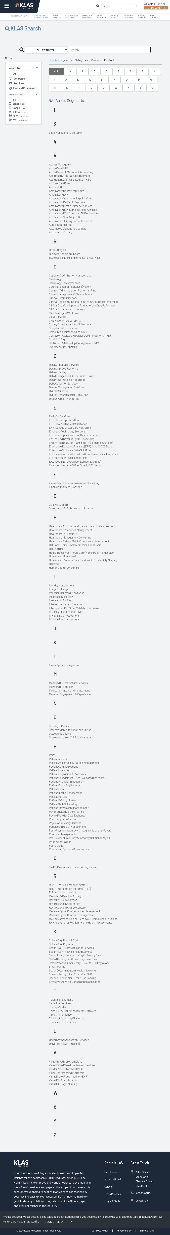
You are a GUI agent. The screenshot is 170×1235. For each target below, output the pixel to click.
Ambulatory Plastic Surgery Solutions (70, 205)
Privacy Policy (124, 1230)
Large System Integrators (64, 665)
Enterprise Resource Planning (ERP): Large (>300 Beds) (81, 442)
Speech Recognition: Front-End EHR (70, 974)
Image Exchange (58, 589)
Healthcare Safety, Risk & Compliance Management (79, 541)
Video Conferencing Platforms (66, 1072)
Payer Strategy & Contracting (66, 811)
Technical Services (60, 1003)
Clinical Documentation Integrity (68, 309)
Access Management (61, 164)
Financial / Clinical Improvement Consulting (74, 483)
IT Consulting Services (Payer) (66, 611)
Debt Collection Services (63, 383)
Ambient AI (55, 187)
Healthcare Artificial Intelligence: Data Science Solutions (82, 526)
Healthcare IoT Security (63, 533)
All (56, 71)
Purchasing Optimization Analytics (69, 849)
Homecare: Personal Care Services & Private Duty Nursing (83, 560)
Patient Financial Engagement (66, 781)
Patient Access (58, 759)
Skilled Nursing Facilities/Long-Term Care (73, 959)
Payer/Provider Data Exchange (67, 815)
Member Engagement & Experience (70, 694)
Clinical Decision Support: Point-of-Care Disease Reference (83, 301)
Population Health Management (67, 826)
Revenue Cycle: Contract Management (71, 915)
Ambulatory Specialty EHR (64, 217)
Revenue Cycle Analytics (63, 899)
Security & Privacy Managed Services (70, 951)
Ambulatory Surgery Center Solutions (70, 221)
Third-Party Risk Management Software (72, 1010)
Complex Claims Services (63, 328)
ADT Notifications (59, 183)
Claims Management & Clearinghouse (70, 294)
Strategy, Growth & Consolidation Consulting (74, 981)
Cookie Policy (54, 1221)
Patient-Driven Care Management (69, 807)
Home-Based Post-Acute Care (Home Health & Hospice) (81, 552)
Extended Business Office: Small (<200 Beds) (74, 465)
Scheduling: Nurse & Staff (64, 940)
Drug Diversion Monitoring (64, 398)
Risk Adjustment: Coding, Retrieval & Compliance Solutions (83, 918)
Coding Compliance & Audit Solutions (70, 324)
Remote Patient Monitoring (65, 896)
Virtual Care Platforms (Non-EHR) (68, 1076)
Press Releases (112, 1193)
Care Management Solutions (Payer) (69, 286)
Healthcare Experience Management (70, 530)
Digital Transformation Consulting (68, 394)
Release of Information (62, 892)
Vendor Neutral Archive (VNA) (66, 1069)
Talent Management (61, 999)
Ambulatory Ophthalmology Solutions (70, 198)
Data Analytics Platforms (63, 368)
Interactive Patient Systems (65, 604)
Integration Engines (60, 600)
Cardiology (55, 279)
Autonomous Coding (60, 232)
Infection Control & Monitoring (66, 592)
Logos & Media (112, 1201)
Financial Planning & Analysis (65, 486)
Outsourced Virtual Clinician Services (70, 737)
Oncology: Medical (59, 726)
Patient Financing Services (64, 785)
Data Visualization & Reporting (67, 379)
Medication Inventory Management (69, 690)
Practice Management (62, 834)
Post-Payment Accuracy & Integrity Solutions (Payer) (80, 830)
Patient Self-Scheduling (63, 804)
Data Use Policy (100, 1230)
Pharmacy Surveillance (62, 819)
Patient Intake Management (65, 792)
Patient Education (59, 770)
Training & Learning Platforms (66, 1018)
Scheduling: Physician (61, 944)
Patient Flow (56, 789)
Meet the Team (112, 1171)
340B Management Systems (65, 132)
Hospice (54, 563)
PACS (52, 755)
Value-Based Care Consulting (65, 1061)
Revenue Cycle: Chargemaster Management (74, 911)
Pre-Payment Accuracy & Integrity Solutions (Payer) (79, 837)
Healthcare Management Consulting (70, 537)
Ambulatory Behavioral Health (66, 190)
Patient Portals (58, 796)
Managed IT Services (61, 686)
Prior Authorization (60, 841)
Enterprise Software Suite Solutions (70, 450)
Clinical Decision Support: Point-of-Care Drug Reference (82, 305)
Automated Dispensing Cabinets (67, 228)
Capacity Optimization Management (70, 275)
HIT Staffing (56, 548)
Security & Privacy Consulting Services (71, 947)
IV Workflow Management (64, 619)
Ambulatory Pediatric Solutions (67, 202)
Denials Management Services (66, 387)
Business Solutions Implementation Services (75, 257)
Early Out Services (59, 416)
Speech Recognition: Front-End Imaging (72, 977)
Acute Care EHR (58, 168)
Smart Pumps (57, 966)
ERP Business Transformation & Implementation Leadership (84, 454)
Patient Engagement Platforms (67, 774)
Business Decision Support (64, 253)
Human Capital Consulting (64, 567)
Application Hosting (60, 224)
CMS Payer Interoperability (65, 320)
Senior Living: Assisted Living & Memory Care (75, 955)
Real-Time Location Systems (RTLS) (70, 888)
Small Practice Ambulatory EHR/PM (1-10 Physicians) (79, 962)
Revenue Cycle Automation (64, 903)
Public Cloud (56, 845)
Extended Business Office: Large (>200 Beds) (75, 461)
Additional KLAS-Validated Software (70, 179)
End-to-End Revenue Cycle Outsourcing (71, 438)
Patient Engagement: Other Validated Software (76, 777)
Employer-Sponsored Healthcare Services (74, 435)
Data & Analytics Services (64, 364)
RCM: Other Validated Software (67, 884)
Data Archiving (57, 372)
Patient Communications (63, 766)
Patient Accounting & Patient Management (74, 762)
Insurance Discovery (61, 596)
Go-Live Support (58, 504)
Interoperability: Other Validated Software (74, 608)
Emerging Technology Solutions (67, 431)
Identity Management (61, 585)
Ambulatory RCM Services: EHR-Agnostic (73, 209)
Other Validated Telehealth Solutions (70, 729)
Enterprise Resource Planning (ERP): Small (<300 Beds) (80, 446)
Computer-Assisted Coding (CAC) (68, 331)
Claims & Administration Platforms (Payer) (73, 290)
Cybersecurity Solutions (63, 346)
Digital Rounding (58, 391)
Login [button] (159, 3)
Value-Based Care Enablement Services (72, 1065)
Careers (108, 1186)
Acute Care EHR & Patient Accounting (71, 172)
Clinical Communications (63, 297)
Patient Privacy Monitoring (64, 800)
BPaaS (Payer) (57, 250)
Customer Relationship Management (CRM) (74, 343)
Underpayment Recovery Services (69, 1039)
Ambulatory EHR (58, 194)
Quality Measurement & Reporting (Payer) (73, 867)
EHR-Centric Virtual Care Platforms (70, 427)
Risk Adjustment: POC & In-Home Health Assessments (80, 922)
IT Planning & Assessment (64, 615)
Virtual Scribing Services (63, 1080)
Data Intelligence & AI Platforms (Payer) (72, 376)
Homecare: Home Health (63, 556)
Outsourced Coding (60, 733)
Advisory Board (112, 1179)
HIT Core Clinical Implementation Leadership (75, 545)
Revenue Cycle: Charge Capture (67, 907)
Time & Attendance (60, 1014)
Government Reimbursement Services (71, 508)
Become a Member (156, 7)
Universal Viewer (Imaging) (64, 1043)
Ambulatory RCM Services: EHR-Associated (74, 213)
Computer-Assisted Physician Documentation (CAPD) (80, 335)
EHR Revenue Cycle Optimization (68, 423)
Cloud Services (57, 316)
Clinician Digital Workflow (64, 313)
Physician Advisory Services (65, 822)
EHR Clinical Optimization (64, 420)
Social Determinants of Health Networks (72, 970)
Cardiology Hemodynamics (64, 282)
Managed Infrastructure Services (68, 683)
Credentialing (57, 339)
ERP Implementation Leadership (68, 457)
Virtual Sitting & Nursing (63, 1084)
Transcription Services (62, 1022)
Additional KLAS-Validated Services (69, 175)
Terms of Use (147, 1230)
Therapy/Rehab (58, 1007)
